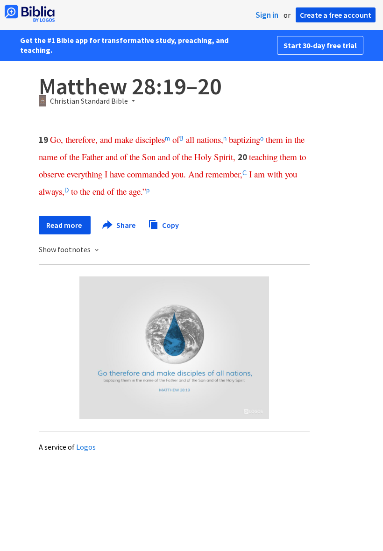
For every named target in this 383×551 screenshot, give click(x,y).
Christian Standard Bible (89, 101)
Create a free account (335, 15)
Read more (64, 225)
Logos (86, 447)
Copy (170, 224)
